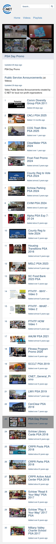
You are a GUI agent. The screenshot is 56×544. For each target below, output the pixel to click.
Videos (26, 17)
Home (17, 17)
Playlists (37, 17)
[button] (28, 38)
